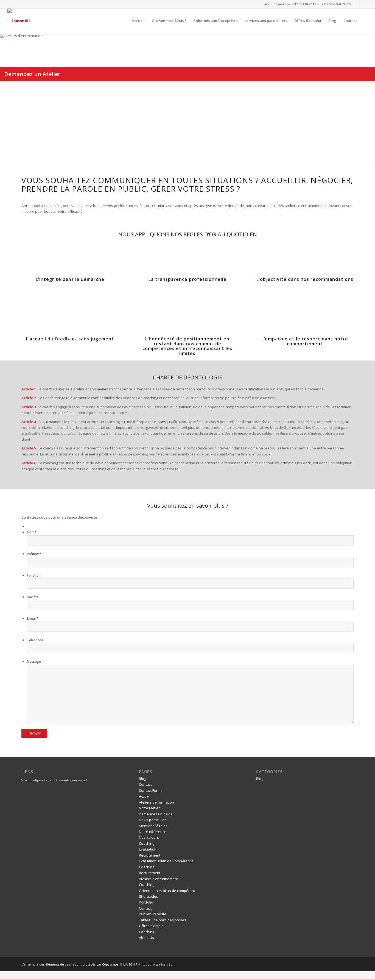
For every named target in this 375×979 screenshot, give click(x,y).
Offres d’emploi (151, 925)
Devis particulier (152, 819)
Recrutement (149, 855)
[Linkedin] (355, 4)
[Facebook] (363, 4)
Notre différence (152, 831)
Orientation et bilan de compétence (168, 890)
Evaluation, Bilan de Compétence (166, 860)
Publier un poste (152, 913)
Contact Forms (151, 790)
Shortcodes (148, 896)
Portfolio (146, 902)
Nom (32, 532)
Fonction (34, 575)
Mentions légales (153, 825)
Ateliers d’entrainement (158, 878)
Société (33, 597)
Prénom (34, 553)
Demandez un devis (155, 814)
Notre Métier (149, 807)
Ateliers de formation (156, 802)
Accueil (144, 796)
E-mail (32, 618)
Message (34, 661)
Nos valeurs (149, 837)
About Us (146, 937)
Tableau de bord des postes (162, 920)
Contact (145, 784)
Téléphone (35, 640)
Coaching (146, 843)
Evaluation (147, 849)
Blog (142, 778)
